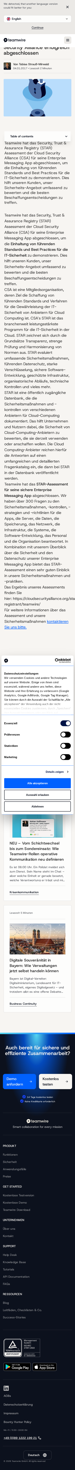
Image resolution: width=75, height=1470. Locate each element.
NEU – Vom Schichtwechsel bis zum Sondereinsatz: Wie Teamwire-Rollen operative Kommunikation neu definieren (37, 851)
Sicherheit (10, 1162)
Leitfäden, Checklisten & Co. (22, 1310)
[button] (37, 19)
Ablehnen (37, 806)
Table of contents (21, 136)
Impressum (11, 1413)
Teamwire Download (16, 1210)
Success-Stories (14, 1317)
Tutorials (8, 1269)
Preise (7, 1176)
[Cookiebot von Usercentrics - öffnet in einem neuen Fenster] (55, 660)
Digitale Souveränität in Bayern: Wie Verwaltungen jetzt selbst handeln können (34, 965)
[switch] (65, 734)
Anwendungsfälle (14, 1169)
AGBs (7, 1396)
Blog (6, 1303)
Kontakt (8, 1236)
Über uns (9, 1229)
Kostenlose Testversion (18, 1195)
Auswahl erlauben (37, 794)
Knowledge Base (14, 1262)
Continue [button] (38, 27)
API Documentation (16, 1277)
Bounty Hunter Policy (17, 1422)
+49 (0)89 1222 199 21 (20, 1438)
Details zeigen (55, 771)
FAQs (6, 1284)
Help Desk (10, 1255)
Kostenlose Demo (15, 1202)
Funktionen (10, 1155)
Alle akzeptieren (37, 783)
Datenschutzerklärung (18, 1404)
